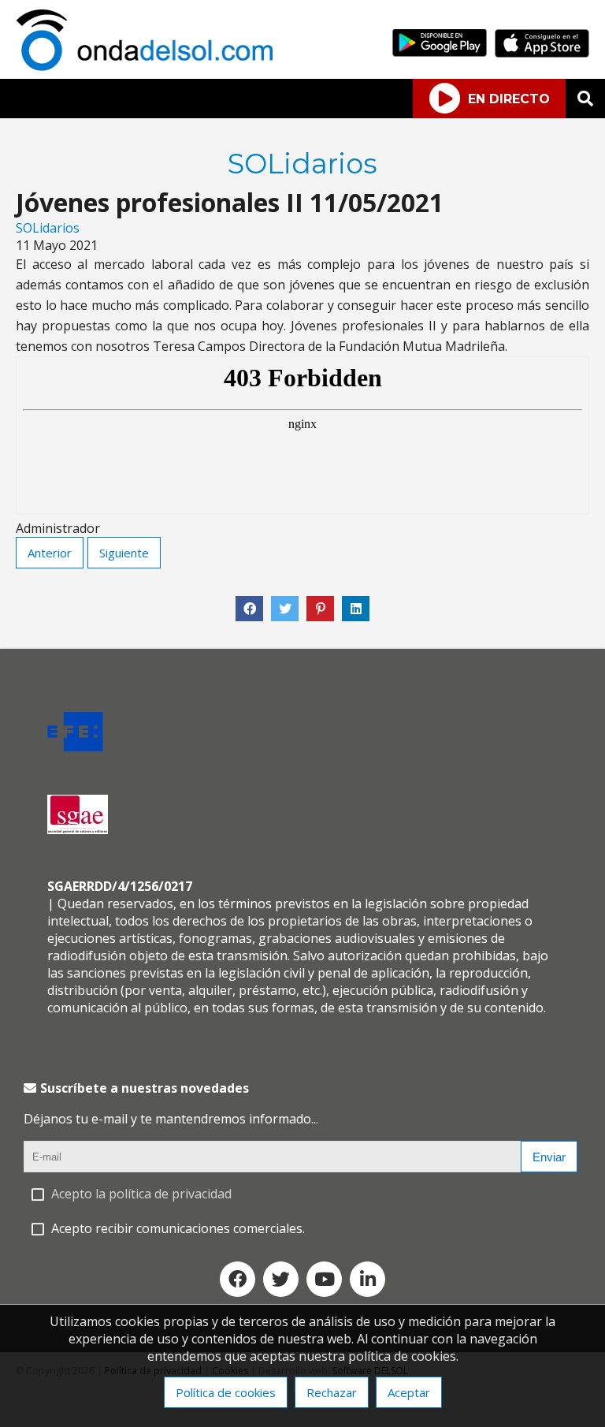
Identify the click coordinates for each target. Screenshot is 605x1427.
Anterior (50, 553)
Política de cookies (226, 1392)
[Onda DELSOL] (148, 66)
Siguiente (124, 553)
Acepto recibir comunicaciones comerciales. (178, 1228)
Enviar (549, 1157)
